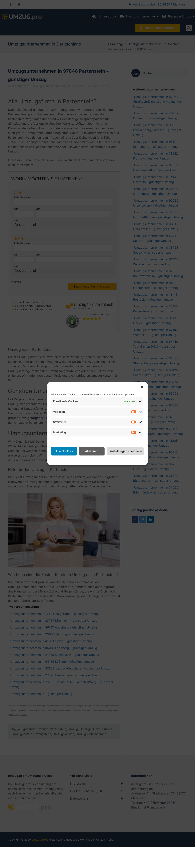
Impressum (127, 459)
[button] (142, 387)
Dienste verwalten (64, 441)
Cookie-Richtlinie (72, 459)
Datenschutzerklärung (102, 459)
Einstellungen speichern (125, 451)
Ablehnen (91, 451)
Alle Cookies (64, 451)
